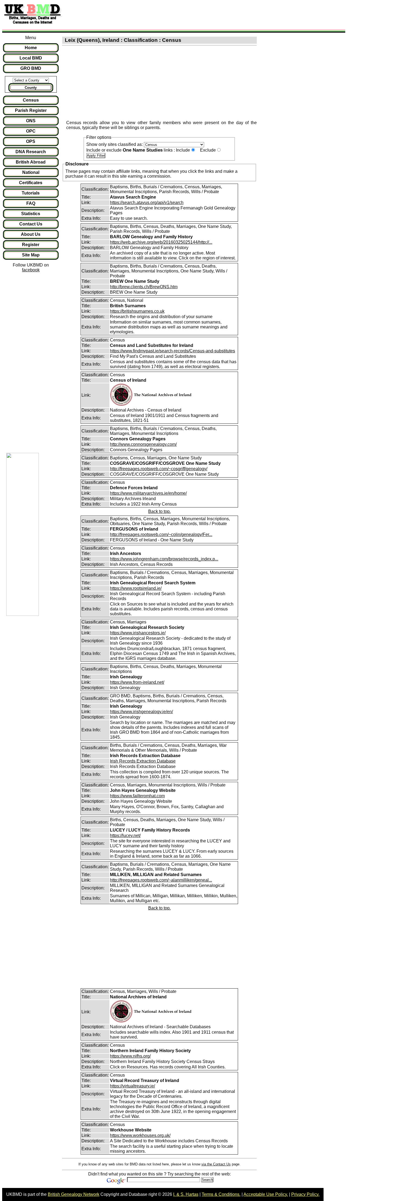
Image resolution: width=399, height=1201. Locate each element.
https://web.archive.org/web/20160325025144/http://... (161, 242)
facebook (31, 270)
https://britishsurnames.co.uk (137, 311)
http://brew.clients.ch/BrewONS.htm (144, 286)
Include (183, 150)
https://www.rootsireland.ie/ (136, 588)
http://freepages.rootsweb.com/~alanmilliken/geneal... (161, 880)
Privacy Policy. (305, 1194)
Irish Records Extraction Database (143, 761)
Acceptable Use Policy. (265, 1194)
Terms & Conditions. (221, 1194)
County (31, 88)
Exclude (208, 150)
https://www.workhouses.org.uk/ (140, 1135)
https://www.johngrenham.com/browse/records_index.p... (164, 559)
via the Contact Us (216, 1164)
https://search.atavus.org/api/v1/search (146, 202)
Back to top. (159, 511)
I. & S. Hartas (185, 1194)
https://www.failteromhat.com (137, 796)
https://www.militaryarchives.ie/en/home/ (148, 493)
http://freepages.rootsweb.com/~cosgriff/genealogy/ (158, 468)
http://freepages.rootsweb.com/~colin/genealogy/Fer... (161, 534)
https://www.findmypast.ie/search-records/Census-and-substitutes (172, 351)
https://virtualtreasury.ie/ (132, 1086)
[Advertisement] (164, 14)
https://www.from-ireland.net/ (137, 682)
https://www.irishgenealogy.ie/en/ (141, 711)
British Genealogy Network (73, 1194)
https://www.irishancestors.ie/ (138, 633)
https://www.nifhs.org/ (130, 1056)
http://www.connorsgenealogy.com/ (143, 444)
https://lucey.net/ (125, 835)
